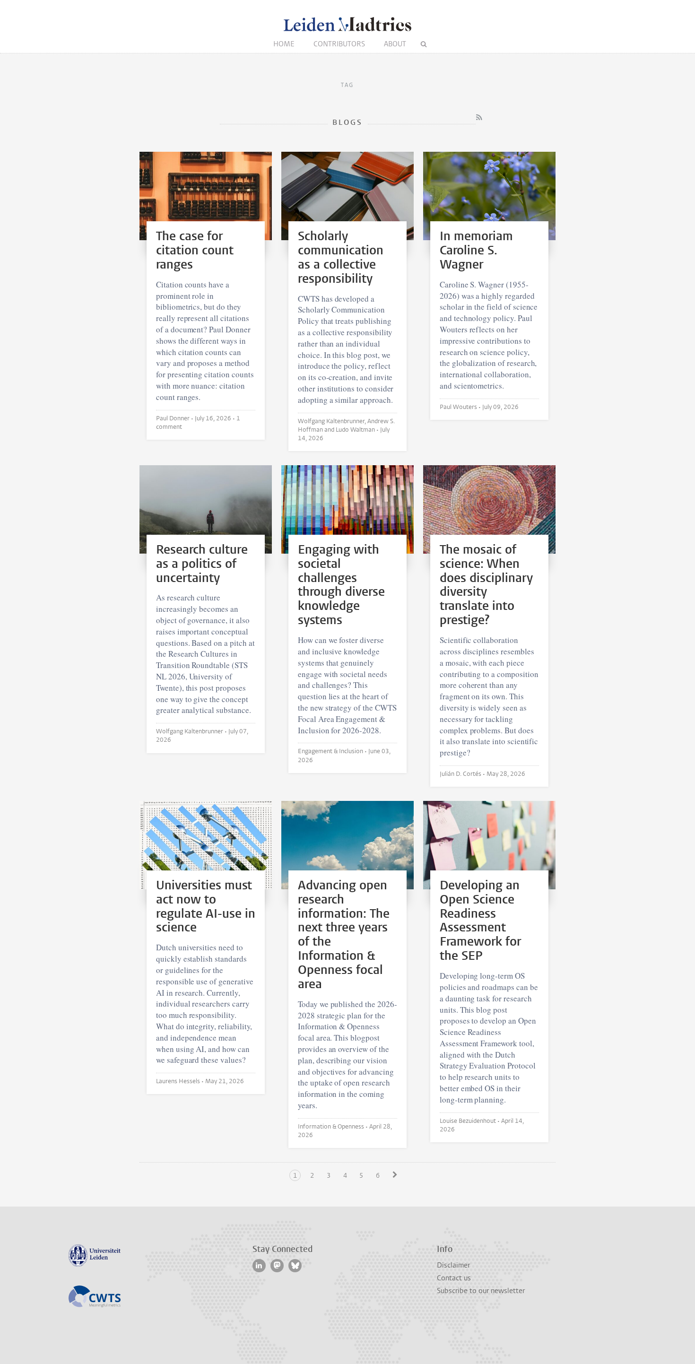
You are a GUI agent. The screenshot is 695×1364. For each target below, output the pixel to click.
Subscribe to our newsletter (481, 1290)
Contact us (454, 1278)
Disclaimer (453, 1265)
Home (284, 44)
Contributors (339, 44)
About (395, 44)
